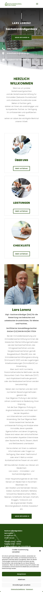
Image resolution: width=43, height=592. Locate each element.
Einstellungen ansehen (21, 585)
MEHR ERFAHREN (21, 37)
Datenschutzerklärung (18, 589)
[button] (40, 551)
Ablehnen (21, 579)
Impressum (29, 589)
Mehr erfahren (21, 168)
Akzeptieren (21, 574)
